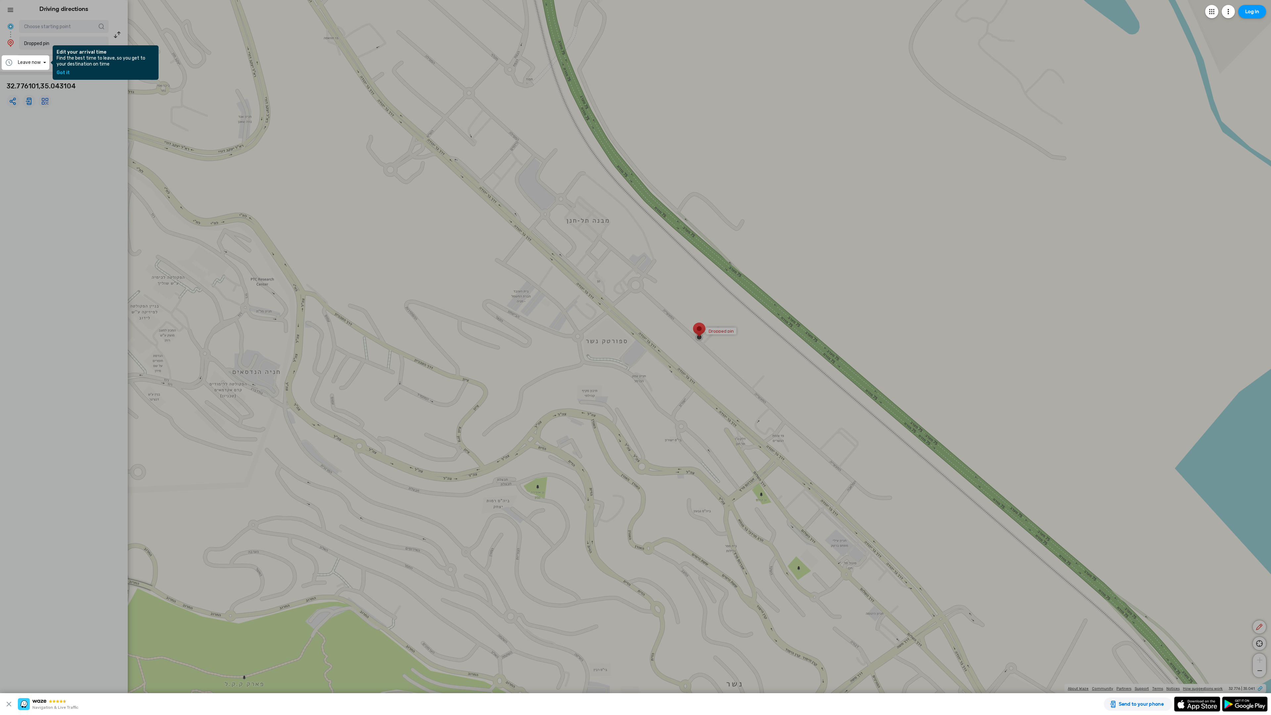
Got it (63, 72)
